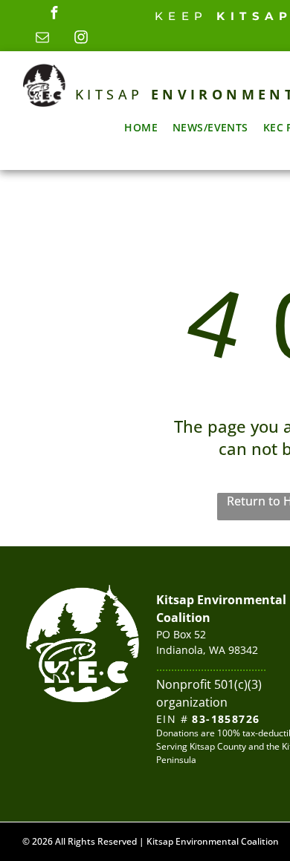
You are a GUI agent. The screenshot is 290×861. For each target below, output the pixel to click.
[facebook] (54, 14)
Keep (181, 16)
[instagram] (81, 39)
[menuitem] (141, 127)
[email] (42, 39)
